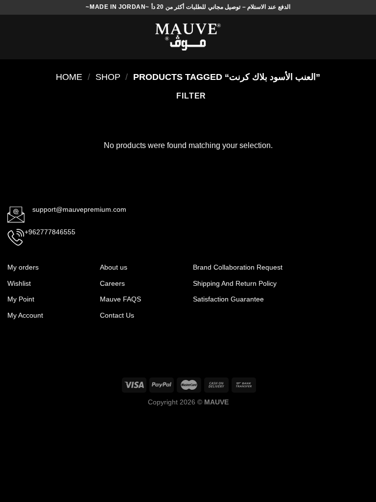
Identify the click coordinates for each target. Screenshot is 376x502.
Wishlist (19, 283)
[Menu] (13, 37)
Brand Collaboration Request (237, 267)
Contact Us (117, 315)
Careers (112, 283)
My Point (20, 299)
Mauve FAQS (120, 299)
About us (113, 267)
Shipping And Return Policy (236, 283)
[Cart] (364, 37)
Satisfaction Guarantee (229, 299)
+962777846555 (49, 232)
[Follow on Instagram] (340, 273)
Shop (107, 77)
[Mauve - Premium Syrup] (188, 37)
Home (69, 77)
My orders (23, 267)
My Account (25, 315)
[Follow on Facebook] (324, 273)
